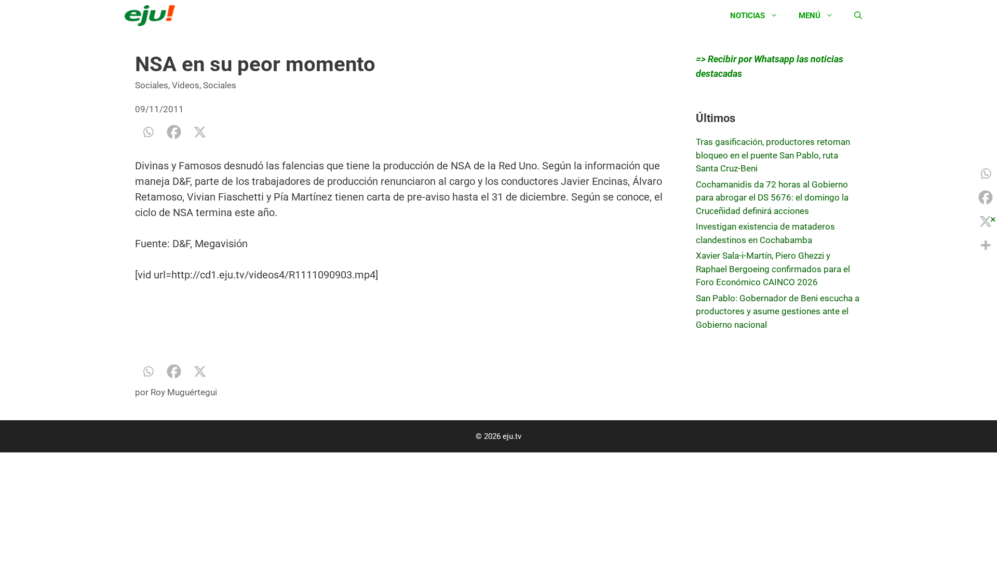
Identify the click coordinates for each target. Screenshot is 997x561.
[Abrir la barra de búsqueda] (858, 15)
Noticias (747, 15)
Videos (185, 85)
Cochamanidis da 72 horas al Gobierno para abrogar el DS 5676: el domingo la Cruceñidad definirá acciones (772, 197)
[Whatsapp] (148, 132)
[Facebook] (174, 132)
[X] (200, 132)
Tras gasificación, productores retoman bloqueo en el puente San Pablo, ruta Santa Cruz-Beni (773, 155)
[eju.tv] (152, 15)
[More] (985, 245)
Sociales (151, 85)
